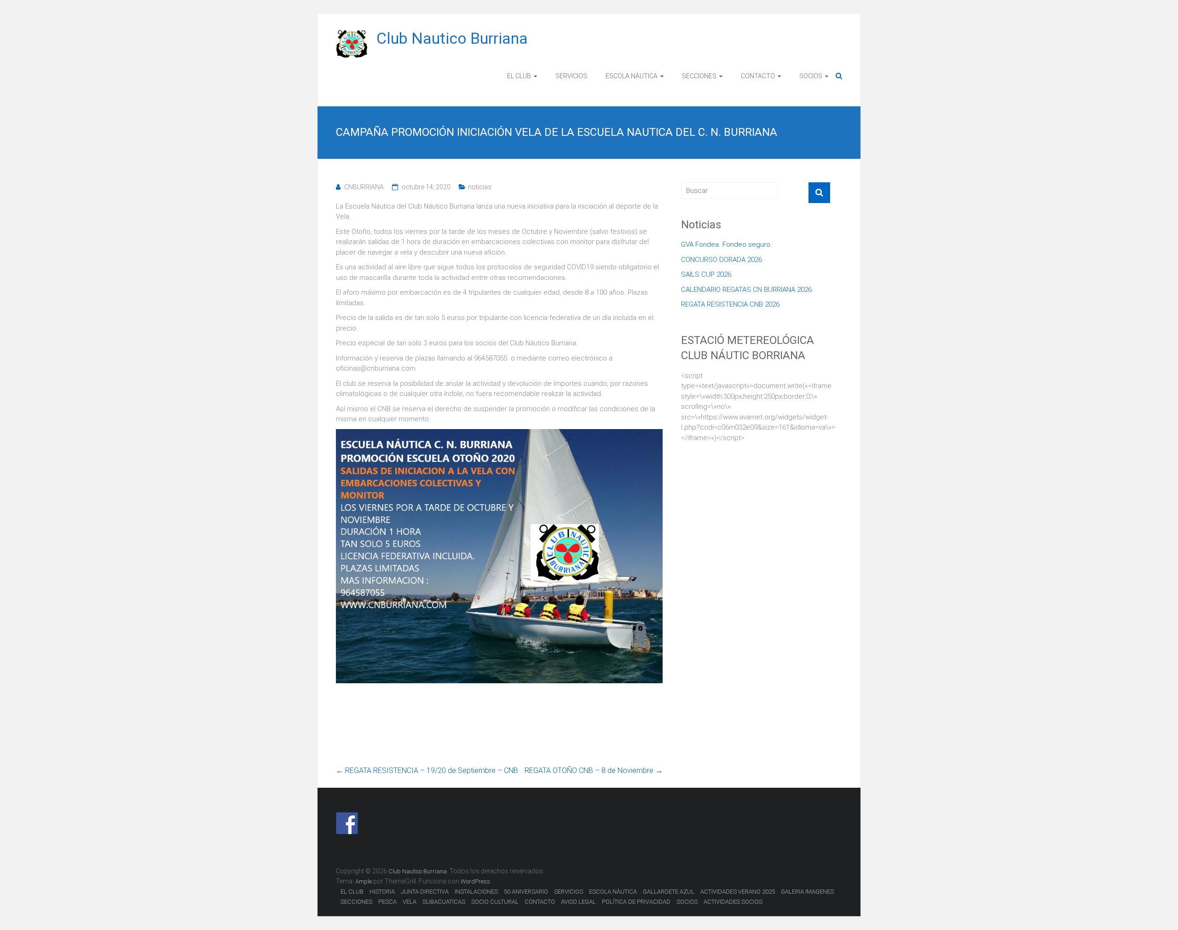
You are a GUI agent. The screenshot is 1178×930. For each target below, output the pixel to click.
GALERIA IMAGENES (807, 891)
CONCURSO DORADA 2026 (721, 260)
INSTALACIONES (476, 891)
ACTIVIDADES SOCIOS (733, 901)
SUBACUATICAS (443, 901)
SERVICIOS (571, 76)
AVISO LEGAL (578, 901)
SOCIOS (810, 76)
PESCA (387, 901)
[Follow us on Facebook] (347, 823)
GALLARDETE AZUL (668, 891)
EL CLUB (519, 76)
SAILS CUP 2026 (706, 274)
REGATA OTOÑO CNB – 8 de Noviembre (594, 770)
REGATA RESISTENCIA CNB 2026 (730, 304)
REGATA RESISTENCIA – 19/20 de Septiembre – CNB (427, 770)
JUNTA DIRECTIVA (425, 891)
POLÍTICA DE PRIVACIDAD (636, 901)
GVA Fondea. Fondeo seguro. (726, 244)
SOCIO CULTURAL (495, 901)
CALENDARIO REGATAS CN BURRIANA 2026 (746, 289)
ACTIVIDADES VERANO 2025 (737, 891)
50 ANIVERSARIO (526, 891)
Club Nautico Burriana (452, 38)
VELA (409, 901)
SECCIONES (699, 76)
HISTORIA (382, 891)
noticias (479, 187)
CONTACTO (758, 76)
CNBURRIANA (364, 187)
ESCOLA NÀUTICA (632, 76)
